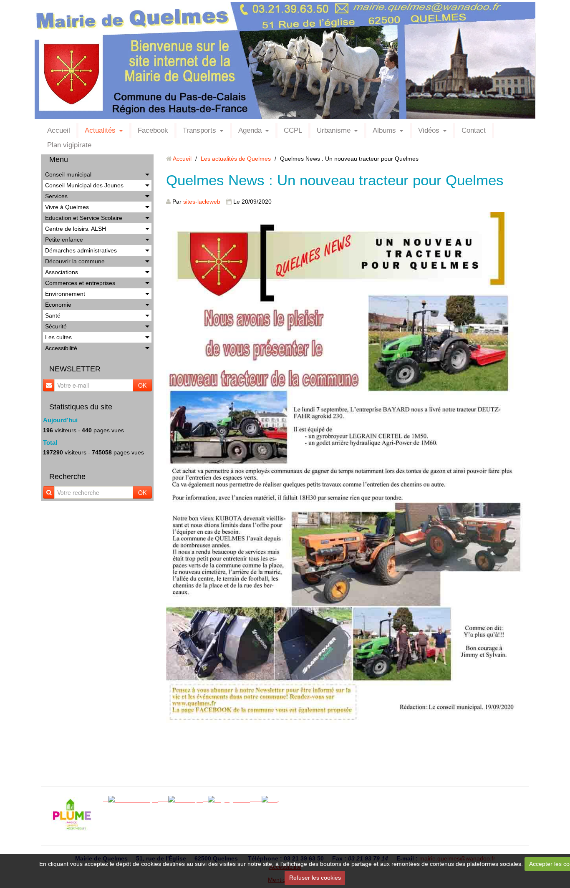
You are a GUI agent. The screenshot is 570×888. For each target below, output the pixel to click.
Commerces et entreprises (80, 283)
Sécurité (56, 326)
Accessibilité (61, 348)
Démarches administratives (81, 250)
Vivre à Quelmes (67, 207)
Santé (53, 315)
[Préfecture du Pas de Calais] (258, 799)
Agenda (250, 130)
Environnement (65, 293)
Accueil (58, 130)
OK (142, 385)
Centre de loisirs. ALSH (75, 228)
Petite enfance (64, 239)
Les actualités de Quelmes (236, 158)
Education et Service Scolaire (83, 217)
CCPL (293, 130)
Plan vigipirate (69, 145)
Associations (61, 272)
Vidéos (428, 130)
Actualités (100, 130)
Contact (474, 130)
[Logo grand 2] (231, 799)
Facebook (153, 130)
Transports (199, 130)
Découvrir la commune (75, 261)
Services (56, 196)
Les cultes (58, 337)
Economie (58, 304)
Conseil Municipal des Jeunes (84, 185)
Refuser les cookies (315, 877)
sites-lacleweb (201, 201)
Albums (384, 130)
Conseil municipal (68, 174)
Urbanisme (334, 130)
